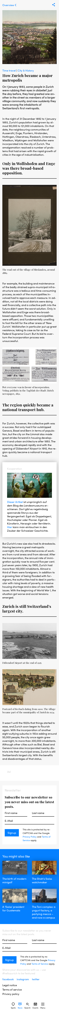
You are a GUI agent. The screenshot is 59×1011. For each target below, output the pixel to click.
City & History (26, 70)
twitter (35, 979)
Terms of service (12, 989)
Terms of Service (39, 963)
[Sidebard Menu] (42, 1004)
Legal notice (9, 985)
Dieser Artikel (15, 502)
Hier (9, 527)
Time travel (9, 70)
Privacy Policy (30, 836)
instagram (23, 979)
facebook (8, 979)
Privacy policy (10, 994)
